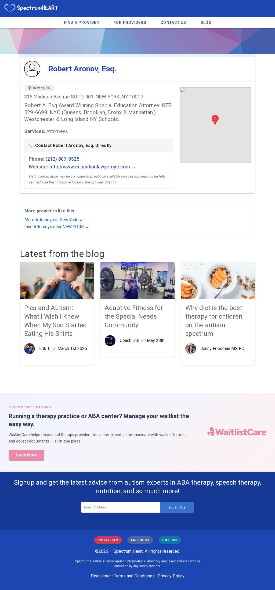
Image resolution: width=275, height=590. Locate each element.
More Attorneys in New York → (53, 219)
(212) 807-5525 (62, 159)
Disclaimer (101, 575)
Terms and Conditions (134, 575)
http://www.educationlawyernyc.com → (92, 166)
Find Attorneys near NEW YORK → (56, 226)
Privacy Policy (171, 575)
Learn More (26, 455)
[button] (215, 120)
